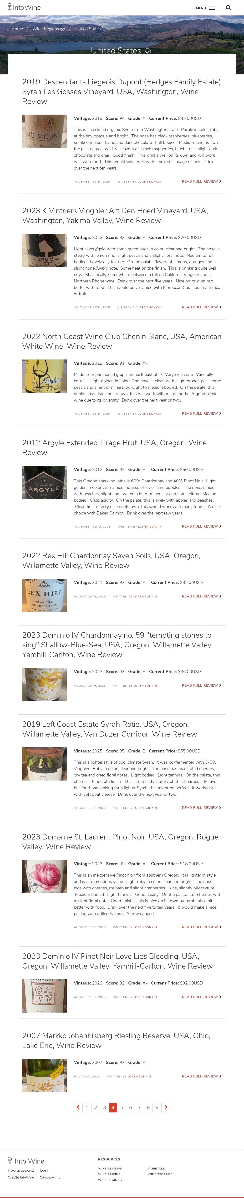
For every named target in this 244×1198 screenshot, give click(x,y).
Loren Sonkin (149, 182)
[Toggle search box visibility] (228, 7)
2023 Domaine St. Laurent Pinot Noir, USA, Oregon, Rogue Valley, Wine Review (120, 842)
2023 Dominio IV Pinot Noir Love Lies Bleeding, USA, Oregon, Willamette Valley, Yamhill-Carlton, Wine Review (117, 961)
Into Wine (29, 1161)
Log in (45, 1170)
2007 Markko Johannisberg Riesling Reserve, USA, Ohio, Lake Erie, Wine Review (116, 1041)
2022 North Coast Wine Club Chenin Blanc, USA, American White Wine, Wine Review (122, 341)
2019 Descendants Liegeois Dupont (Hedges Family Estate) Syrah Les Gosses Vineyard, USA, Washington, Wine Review (121, 92)
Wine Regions (45, 29)
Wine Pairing (109, 1174)
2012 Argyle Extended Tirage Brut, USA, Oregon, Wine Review (114, 448)
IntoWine (27, 7)
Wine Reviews (110, 1168)
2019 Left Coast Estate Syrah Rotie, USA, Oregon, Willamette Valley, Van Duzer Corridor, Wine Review (109, 729)
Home (17, 29)
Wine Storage (160, 1174)
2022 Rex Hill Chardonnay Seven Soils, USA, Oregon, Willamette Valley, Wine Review (111, 561)
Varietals (156, 1168)
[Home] (10, 6)
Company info (50, 1177)
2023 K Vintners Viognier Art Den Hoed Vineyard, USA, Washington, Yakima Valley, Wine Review (115, 216)
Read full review (200, 181)
